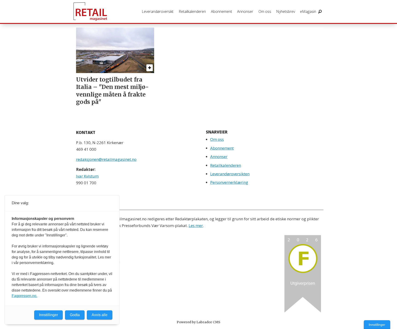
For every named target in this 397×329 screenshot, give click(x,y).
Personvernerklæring (229, 182)
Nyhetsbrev (285, 11)
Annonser (245, 11)
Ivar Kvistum (87, 176)
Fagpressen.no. (24, 296)
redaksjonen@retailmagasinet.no (106, 159)
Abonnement (221, 11)
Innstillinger (377, 324)
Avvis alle (100, 315)
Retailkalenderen (192, 11)
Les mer (196, 225)
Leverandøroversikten (230, 173)
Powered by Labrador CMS (198, 322)
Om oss (264, 11)
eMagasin (308, 11)
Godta (75, 315)
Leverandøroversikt (157, 11)
